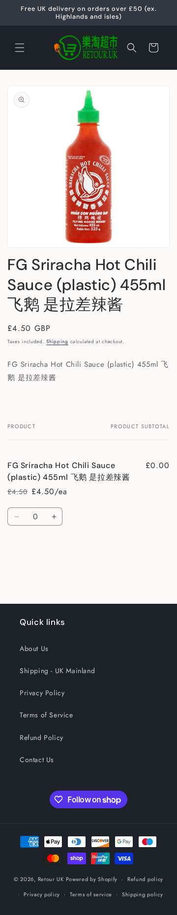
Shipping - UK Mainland (57, 671)
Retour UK (51, 879)
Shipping (57, 341)
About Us (34, 648)
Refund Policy (41, 737)
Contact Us (37, 760)
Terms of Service (46, 715)
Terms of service (91, 894)
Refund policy (145, 879)
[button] (19, 48)
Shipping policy (142, 894)
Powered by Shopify (92, 879)
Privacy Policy (42, 693)
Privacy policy (42, 894)
